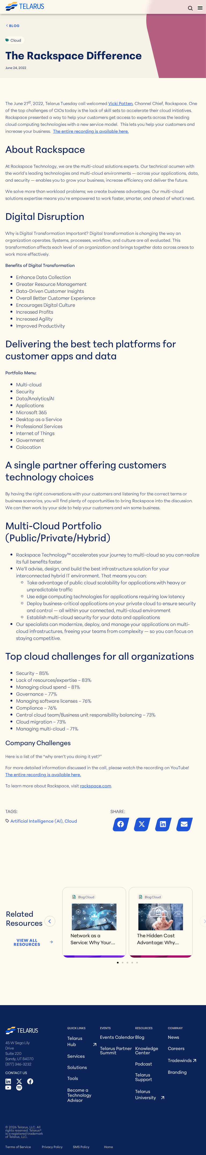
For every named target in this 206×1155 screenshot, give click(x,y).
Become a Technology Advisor (79, 1095)
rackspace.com (95, 785)
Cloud (15, 40)
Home (108, 1146)
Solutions (77, 1067)
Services (76, 1056)
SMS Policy (81, 1146)
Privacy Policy (52, 1146)
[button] (121, 826)
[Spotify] (19, 1087)
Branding (177, 1072)
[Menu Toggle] (200, 7)
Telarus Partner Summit (116, 1050)
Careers (176, 1048)
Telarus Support (143, 1076)
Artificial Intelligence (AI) (36, 821)
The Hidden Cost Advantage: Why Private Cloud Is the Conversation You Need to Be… (159, 938)
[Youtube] (8, 1087)
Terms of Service (18, 1146)
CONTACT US (16, 1072)
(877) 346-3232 (18, 1064)
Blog (139, 1037)
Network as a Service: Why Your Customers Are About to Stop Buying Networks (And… (91, 938)
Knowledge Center (146, 1050)
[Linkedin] (8, 1081)
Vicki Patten (120, 103)
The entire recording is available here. (91, 131)
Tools (72, 1078)
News (173, 1037)
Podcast (143, 1063)
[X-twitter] (19, 1081)
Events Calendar (117, 1037)
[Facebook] (30, 1081)
